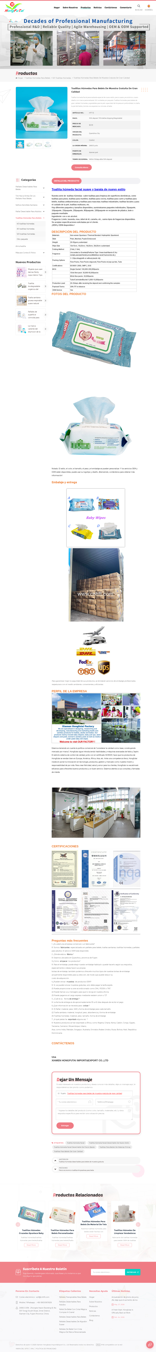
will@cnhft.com (42, 1297)
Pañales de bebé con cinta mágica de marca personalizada (72, 1330)
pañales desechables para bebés (26, 188)
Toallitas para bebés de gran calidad (68, 1151)
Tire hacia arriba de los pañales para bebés (25, 197)
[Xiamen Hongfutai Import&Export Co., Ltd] (14, 7)
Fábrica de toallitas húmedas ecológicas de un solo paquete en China (105, 1232)
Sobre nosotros (70, 7)
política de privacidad (46, 1349)
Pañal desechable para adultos (28, 211)
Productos (86, 7)
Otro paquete (22, 239)
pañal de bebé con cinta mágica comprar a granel (73, 1310)
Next (138, 1224)
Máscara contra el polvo (26, 253)
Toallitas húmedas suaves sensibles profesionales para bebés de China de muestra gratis (137, 1232)
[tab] (67, 181)
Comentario (126, 7)
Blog (91, 1320)
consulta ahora (81, 167)
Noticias (98, 7)
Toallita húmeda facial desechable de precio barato (74, 1147)
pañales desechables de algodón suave (73, 1323)
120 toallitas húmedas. (26, 234)
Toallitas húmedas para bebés (37, 78)
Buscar (138, 10)
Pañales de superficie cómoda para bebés (33, 315)
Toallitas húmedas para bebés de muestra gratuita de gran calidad (94, 1093)
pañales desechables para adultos (70, 1303)
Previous (18, 1224)
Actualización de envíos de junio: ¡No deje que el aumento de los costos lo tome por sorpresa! (125, 1299)
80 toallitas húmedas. (26, 229)
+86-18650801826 (44, 1302)
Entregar (131, 1272)
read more (43, 1236)
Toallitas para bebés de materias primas (115, 1147)
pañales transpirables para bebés (72, 1297)
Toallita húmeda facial (75, 1143)
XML (32, 1349)
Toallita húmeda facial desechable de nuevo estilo (109, 1143)
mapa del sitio (22, 1349)
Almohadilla (21, 246)
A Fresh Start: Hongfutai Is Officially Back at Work (122, 1311)
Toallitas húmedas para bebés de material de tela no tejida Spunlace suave (43, 1223)
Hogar (57, 7)
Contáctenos (111, 7)
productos (93, 1306)
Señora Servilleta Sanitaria (26, 205)
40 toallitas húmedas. (26, 224)
